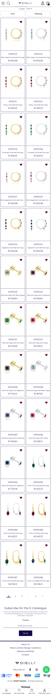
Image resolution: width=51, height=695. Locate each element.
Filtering (38, 14)
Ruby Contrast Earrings (12, 105)
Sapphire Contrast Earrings (13, 248)
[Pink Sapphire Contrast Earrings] (13, 177)
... (29, 596)
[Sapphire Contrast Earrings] (13, 224)
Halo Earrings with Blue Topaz (13, 295)
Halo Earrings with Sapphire (13, 390)
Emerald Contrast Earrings (12, 152)
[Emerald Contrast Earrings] (13, 129)
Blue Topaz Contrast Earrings (12, 57)
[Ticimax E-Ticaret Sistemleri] (25, 687)
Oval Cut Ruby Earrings (12, 533)
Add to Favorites (21, 22)
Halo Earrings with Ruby (38, 343)
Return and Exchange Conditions (25, 648)
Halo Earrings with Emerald (13, 343)
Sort (13, 14)
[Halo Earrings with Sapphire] (13, 367)
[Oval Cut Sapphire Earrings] (38, 557)
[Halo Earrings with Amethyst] (38, 272)
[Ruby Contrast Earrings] (13, 82)
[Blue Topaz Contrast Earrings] (13, 34)
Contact (25, 655)
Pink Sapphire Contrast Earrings (13, 200)
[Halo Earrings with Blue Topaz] (13, 272)
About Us (25, 644)
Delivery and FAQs (25, 651)
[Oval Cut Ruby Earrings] (13, 510)
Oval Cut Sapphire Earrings (38, 581)
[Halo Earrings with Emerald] (13, 319)
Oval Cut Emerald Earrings (38, 485)
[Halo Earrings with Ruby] (38, 319)
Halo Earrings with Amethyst (38, 295)
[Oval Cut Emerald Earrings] (38, 462)
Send (25, 633)
